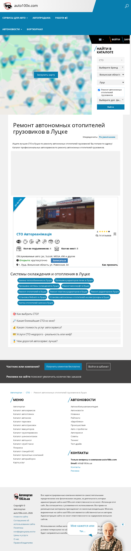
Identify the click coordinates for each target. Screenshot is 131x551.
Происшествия (78, 425)
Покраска (18, 447)
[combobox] (110, 67)
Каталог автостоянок (23, 414)
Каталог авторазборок (24, 458)
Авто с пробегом (79, 429)
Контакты (75, 467)
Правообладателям (23, 542)
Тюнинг (74, 440)
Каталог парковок (22, 421)
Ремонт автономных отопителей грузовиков (111, 92)
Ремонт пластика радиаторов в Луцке (68, 291)
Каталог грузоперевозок (25, 432)
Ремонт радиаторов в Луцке (105, 291)
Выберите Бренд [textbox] (108, 67)
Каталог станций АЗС (23, 451)
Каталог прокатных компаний (28, 455)
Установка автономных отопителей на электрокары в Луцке (79, 297)
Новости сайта (21, 516)
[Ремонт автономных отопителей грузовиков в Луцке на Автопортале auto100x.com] (25, 497)
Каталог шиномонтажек (25, 436)
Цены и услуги (21, 535)
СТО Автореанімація (34, 234)
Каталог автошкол (22, 440)
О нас (16, 539)
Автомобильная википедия (84, 406)
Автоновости (11, 29)
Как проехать (110, 264)
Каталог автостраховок (24, 425)
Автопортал (16, 392)
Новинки (75, 414)
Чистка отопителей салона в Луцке (36, 302)
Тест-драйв (76, 443)
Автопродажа (41, 17)
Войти (116, 39)
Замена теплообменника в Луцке (35, 280)
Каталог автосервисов (24, 410)
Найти (110, 107)
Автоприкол (77, 432)
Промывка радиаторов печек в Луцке (74, 280)
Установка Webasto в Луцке (32, 297)
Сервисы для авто (14, 17)
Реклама (75, 470)
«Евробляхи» (77, 421)
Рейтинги (75, 417)
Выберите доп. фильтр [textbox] (111, 100)
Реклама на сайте (18, 376)
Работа (60, 17)
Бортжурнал (35, 29)
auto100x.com (26, 5)
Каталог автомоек (22, 417)
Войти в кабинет (98, 366)
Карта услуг (19, 462)
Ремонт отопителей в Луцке (32, 291)
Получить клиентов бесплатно (63, 366)
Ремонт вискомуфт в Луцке (75, 285)
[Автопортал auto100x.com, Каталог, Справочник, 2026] (7, 6)
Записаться (59, 260)
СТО (28, 392)
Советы (74, 436)
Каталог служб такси (23, 443)
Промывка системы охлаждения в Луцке (39, 285)
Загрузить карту (46, 74)
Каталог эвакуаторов (23, 429)
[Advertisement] (65, 173)
